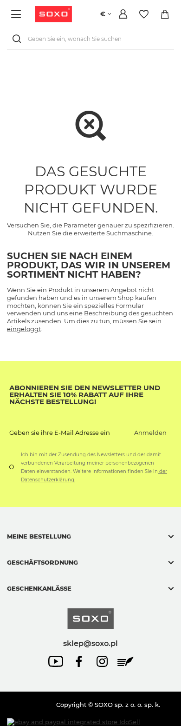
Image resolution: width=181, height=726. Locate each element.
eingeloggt (24, 329)
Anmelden (150, 432)
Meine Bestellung (39, 536)
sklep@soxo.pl (90, 643)
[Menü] (17, 14)
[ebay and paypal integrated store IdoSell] (73, 722)
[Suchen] (18, 38)
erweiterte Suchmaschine (113, 233)
